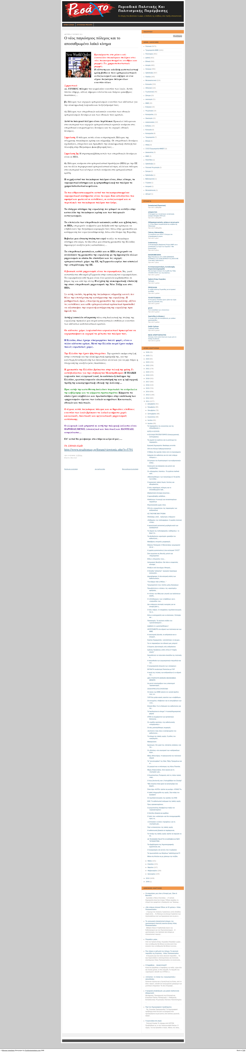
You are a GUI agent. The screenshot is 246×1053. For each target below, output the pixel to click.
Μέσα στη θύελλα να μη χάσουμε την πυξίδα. (162, 856)
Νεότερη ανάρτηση (71, 469)
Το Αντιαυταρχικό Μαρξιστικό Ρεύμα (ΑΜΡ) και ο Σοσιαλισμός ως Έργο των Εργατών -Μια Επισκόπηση (163, 246)
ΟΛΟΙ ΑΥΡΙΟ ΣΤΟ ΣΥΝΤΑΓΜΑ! (157, 689)
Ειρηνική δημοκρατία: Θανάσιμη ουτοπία (161, 445)
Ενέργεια (148, 107)
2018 (148, 378)
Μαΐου (150, 861)
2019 (148, 375)
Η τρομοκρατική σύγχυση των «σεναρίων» (161, 666)
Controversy (152, 243)
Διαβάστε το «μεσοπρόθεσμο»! (157, 626)
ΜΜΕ (147, 103)
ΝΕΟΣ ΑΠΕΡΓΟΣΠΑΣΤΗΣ (157, 335)
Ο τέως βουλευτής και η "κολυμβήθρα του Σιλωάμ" (164, 781)
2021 (148, 369)
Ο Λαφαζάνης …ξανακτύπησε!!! (156, 965)
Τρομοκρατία (149, 137)
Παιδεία (148, 77)
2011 (148, 401)
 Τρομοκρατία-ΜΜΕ (155, 149)
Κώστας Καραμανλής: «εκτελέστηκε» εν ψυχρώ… (164, 640)
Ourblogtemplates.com (33, 1050)
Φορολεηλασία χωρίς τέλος (156, 505)
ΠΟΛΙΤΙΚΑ (148, 160)
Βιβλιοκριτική (150, 179)
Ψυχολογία (149, 111)
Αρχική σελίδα (100, 469)
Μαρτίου (151, 867)
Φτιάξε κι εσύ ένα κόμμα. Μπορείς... (159, 568)
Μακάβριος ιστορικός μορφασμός (158, 542)
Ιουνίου (150, 423)
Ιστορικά (148, 186)
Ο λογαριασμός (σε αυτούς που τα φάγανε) (162, 850)
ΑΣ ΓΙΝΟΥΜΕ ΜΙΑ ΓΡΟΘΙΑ (156, 514)
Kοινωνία (148, 130)
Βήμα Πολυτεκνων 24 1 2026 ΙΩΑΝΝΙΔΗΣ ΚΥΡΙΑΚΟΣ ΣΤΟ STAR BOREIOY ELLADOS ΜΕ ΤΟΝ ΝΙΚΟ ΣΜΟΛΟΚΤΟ (163, 258)
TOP (243, 1050)
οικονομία (148, 99)
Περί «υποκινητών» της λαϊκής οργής (160, 827)
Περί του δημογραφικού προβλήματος (158, 1007)
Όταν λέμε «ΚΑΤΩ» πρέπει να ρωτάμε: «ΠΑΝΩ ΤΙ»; (164, 789)
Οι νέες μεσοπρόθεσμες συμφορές (159, 728)
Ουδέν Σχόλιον (153, 326)
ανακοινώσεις (150, 122)
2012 (148, 398)
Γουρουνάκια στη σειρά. (153, 1021)
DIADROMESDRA (154, 255)
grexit (150, 308)
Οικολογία (148, 118)
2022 (148, 365)
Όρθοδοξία (149, 175)
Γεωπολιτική (149, 92)
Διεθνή (147, 58)
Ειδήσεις (148, 126)
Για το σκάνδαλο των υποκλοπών (158, 310)
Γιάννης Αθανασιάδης (156, 232)
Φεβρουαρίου (152, 871)
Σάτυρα (148, 95)
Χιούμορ (148, 69)
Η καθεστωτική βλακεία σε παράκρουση (160, 830)
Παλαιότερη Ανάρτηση (130, 469)
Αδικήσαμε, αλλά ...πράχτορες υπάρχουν (161, 517)
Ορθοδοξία (149, 73)
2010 (148, 878)
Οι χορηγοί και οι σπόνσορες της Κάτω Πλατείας (163, 766)
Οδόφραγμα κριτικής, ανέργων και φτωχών (163, 222)
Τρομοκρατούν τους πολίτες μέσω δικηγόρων (162, 585)
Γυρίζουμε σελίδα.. (153, 328)
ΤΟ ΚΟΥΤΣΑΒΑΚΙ (154, 298)
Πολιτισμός (149, 54)
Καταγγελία (149, 133)
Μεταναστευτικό (150, 80)
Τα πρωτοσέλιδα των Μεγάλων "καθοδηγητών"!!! (163, 853)
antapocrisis (152, 212)
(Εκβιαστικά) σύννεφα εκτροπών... (159, 493)
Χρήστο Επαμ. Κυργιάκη (157, 279)
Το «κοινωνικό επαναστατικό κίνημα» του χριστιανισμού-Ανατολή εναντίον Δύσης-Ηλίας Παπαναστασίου (161, 923)
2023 (148, 362)
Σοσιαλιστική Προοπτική (157, 205)
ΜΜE (147, 156)
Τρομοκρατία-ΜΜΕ (151, 50)
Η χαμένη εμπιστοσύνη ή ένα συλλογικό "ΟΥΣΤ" (163, 550)
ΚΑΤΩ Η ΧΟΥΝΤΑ (153, 431)
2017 (148, 382)
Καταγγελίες (149, 114)
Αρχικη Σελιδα (68, 24)
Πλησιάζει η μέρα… (152, 939)
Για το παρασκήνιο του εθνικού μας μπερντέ (162, 643)
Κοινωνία (148, 84)
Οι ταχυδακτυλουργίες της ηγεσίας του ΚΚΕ (162, 798)
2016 (148, 385)
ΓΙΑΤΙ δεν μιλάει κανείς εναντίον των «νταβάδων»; (164, 697)
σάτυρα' (148, 194)
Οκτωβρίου (152, 410)
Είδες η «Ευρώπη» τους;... (156, 559)
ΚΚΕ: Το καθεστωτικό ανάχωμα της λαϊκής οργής (164, 801)
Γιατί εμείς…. (152, 281)
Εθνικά (147, 61)
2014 (148, 391)
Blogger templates (8, 1050)
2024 (148, 359)
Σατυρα (148, 171)
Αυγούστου (151, 417)
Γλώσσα (148, 183)
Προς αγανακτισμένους (155, 804)
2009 (148, 882)
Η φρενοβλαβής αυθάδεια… (157, 496)
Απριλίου (150, 864)
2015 (148, 388)
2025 (148, 356)
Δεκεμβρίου (151, 404)
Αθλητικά (148, 88)
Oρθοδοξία (149, 164)
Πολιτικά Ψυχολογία (152, 167)
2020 (148, 372)
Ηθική (147, 145)
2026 (148, 352)
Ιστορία (147, 65)
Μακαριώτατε (151, 742)
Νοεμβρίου (152, 407)
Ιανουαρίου (152, 874)
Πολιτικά (148, 46)
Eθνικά (147, 141)
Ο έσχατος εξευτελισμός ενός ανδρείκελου (161, 647)
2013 (148, 395)
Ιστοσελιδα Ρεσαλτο (84, 24)
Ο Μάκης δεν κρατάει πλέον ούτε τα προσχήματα (164, 452)
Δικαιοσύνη (149, 152)
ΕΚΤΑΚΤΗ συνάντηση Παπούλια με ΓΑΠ (161, 669)
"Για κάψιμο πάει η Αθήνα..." (156, 582)
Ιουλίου (150, 420)
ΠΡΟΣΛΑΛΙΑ (152, 287)
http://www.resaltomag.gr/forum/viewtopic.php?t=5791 (98, 449)
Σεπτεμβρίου (152, 414)
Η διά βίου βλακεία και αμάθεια (157, 813)
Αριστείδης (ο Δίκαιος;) (156, 316)
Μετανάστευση (150, 190)
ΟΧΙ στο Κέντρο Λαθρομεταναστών (159, 449)
